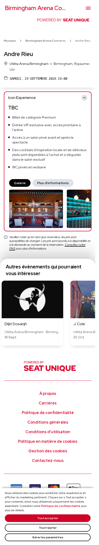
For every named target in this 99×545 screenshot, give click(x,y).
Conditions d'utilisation (47, 431)
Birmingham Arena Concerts (45, 41)
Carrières (48, 403)
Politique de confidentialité (60, 506)
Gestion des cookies (47, 451)
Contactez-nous (48, 460)
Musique (10, 41)
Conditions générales (47, 422)
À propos (47, 393)
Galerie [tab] (20, 183)
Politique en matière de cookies (47, 441)
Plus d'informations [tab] (53, 183)
